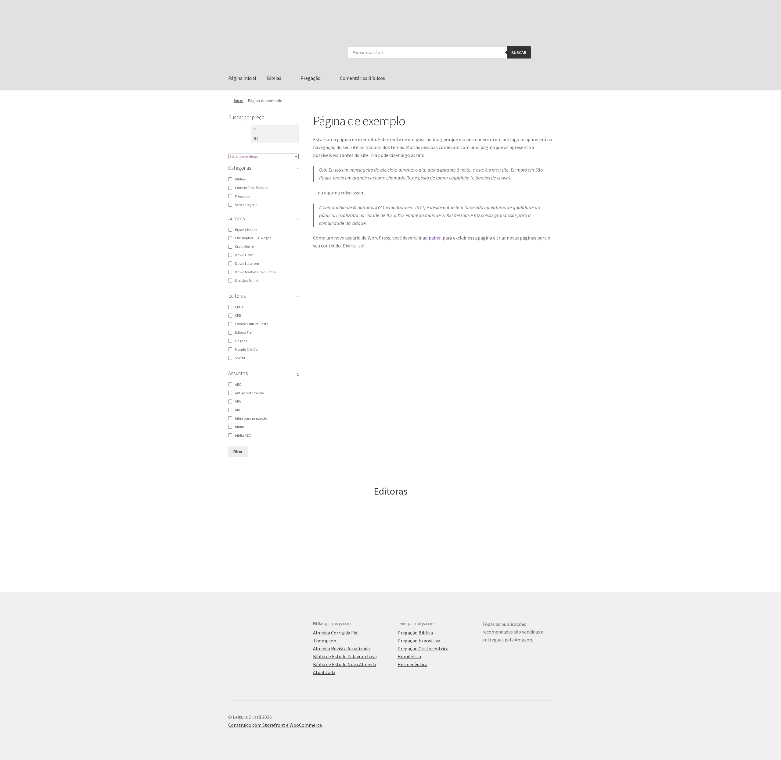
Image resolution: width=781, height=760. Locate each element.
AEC (238, 384)
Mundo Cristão (246, 349)
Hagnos (241, 341)
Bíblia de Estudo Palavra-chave (345, 656)
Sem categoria (246, 204)
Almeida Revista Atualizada (341, 648)
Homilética (409, 656)
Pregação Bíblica (415, 633)
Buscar (518, 52)
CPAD (239, 307)
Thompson (324, 640)
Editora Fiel (243, 332)
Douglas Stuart (246, 280)
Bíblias (274, 78)
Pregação (311, 78)
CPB (238, 315)
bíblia (239, 426)
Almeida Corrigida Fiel (336, 633)
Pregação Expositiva (419, 640)
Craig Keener (245, 246)
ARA (238, 401)
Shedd (240, 358)
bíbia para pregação (251, 418)
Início (238, 100)
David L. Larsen (247, 263)
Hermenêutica (412, 664)
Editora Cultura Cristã (251, 323)
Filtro (237, 451)
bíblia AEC (243, 435)
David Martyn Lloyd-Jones (255, 272)
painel (435, 238)
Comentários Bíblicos (362, 78)
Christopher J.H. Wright (253, 238)
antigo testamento (249, 393)
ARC (238, 409)
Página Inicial (242, 78)
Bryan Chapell (246, 229)
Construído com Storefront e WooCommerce (275, 725)
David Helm (244, 255)
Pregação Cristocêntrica (423, 648)
